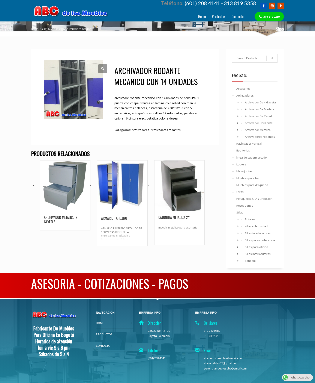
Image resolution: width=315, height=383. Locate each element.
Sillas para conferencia (260, 240)
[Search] (272, 58)
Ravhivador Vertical (249, 143)
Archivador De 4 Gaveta (260, 102)
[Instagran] (272, 6)
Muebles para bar (248, 178)
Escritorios (243, 150)
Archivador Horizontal (259, 123)
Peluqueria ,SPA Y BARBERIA (254, 199)
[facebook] (263, 6)
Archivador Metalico (258, 130)
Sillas (239, 212)
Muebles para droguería (252, 185)
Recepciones (244, 205)
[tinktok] (281, 6)
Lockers (241, 164)
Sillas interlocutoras (258, 233)
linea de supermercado (251, 157)
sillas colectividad (256, 226)
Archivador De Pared (258, 116)
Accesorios (243, 89)
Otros (240, 192)
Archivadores (140, 130)
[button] (102, 68)
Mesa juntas (244, 171)
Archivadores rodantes (166, 130)
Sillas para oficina (256, 247)
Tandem (250, 261)
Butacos (250, 219)
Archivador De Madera (259, 109)
